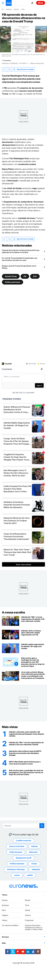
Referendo (33, 852)
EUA (23, 9)
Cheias (34, 864)
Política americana (12, 282)
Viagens (5, 915)
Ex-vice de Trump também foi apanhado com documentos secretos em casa (19, 259)
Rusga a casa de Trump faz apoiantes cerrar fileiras (19, 267)
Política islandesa (17, 864)
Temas (4, 895)
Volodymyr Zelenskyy (16, 869)
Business (5, 905)
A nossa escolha (13, 612)
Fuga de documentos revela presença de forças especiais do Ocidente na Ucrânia (20, 251)
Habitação (36, 869)
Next (4, 910)
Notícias (9, 9)
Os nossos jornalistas (10, 925)
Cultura (28, 915)
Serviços (5, 937)
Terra (27, 905)
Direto (40, 3)
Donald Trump (11, 276)
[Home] (2, 9)
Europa (4, 900)
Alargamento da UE (23, 858)
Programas (29, 920)
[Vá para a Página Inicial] (9, 3)
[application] (23, 39)
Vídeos (4, 920)
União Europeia (15, 852)
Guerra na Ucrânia (16, 846)
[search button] (41, 825)
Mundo (16, 9)
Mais (4, 943)
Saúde (27, 910)
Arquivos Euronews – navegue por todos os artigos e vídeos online (34, 927)
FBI (25, 276)
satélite (30, 875)
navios (17, 875)
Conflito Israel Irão (23, 841)
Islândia (34, 846)
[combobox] (23, 825)
